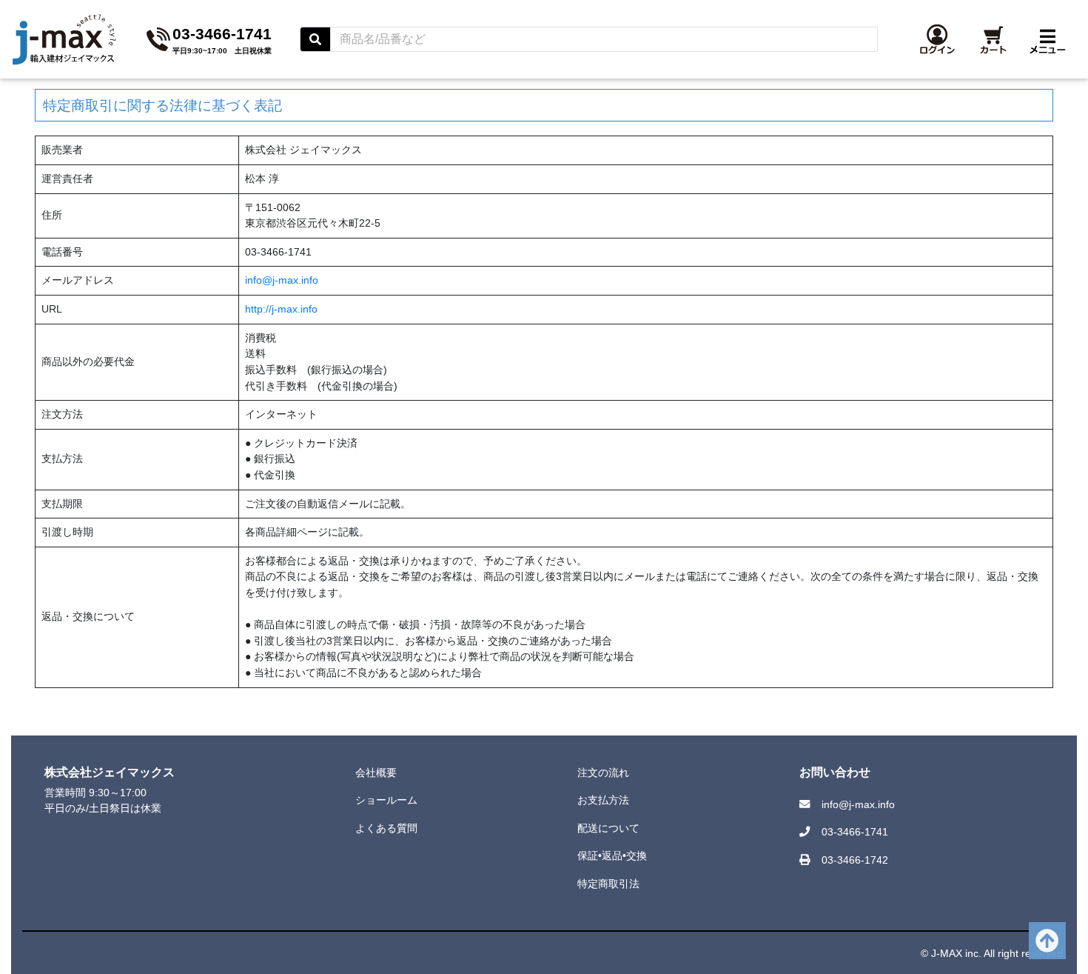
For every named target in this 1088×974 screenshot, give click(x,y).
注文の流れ (603, 772)
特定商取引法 (608, 884)
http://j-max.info (281, 309)
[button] (937, 39)
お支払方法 (603, 800)
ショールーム (386, 800)
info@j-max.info (281, 280)
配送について (608, 828)
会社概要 (376, 772)
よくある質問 (386, 828)
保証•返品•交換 (612, 855)
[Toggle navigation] (1048, 39)
